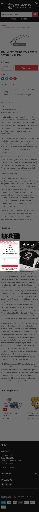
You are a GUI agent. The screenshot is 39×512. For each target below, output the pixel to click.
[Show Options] (17, 263)
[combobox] (9, 263)
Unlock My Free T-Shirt (9, 266)
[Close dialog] (38, 242)
